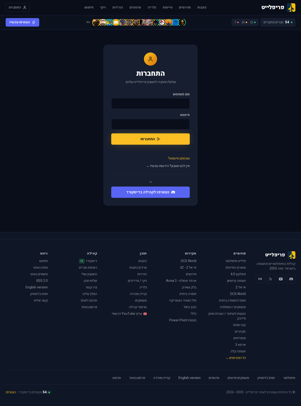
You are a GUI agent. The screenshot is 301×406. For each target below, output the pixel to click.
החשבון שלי (89, 274)
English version (37, 287)
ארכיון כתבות (138, 267)
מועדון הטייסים (236, 267)
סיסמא (185, 115)
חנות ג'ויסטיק (39, 293)
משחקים (141, 300)
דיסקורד (88, 261)
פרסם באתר (89, 307)
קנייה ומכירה (138, 293)
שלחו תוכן (90, 280)
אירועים (191, 274)
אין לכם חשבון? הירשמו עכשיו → (168, 166)
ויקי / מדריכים (137, 280)
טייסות (167, 7)
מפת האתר (40, 267)
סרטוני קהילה (138, 307)
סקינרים (240, 331)
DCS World (238, 293)
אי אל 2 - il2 (188, 267)
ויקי (103, 7)
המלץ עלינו (90, 293)
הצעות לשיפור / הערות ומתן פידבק (227, 316)
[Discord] (291, 279)
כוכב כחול (190, 307)
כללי (193, 313)
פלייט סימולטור (235, 261)
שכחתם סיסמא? (179, 158)
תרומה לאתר (88, 300)
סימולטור (289, 378)
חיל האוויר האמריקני (182, 300)
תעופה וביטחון (236, 280)
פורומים (185, 7)
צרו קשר (91, 287)
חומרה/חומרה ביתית (232, 300)
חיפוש (89, 7)
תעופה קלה (238, 351)
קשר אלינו (41, 300)
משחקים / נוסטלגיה (233, 307)
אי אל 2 (241, 287)
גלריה (152, 7)
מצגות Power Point (182, 320)
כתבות (201, 7)
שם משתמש (181, 94)
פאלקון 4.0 (238, 274)
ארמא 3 (240, 344)
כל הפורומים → (235, 357)
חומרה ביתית (187, 293)
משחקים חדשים (238, 378)
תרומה (116, 378)
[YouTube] (281, 279)
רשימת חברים (88, 267)
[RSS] (270, 279)
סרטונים (135, 7)
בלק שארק (189, 287)
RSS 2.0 (42, 280)
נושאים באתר (39, 274)
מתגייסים (240, 338)
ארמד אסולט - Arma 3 (181, 280)
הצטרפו (11, 392)
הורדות (117, 7)
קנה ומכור (239, 324)
